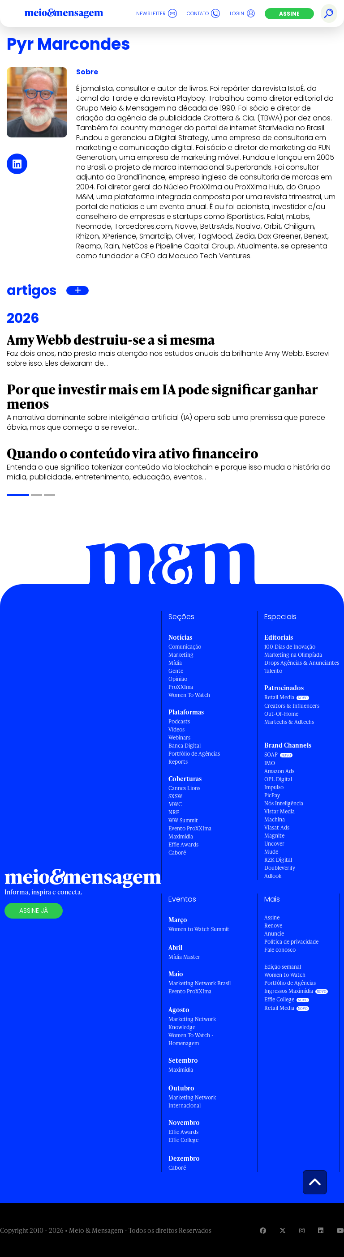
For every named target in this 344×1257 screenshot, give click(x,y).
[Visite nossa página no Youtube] (340, 1230)
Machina (274, 819)
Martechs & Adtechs (289, 722)
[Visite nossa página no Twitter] (283, 1230)
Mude (271, 851)
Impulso (274, 787)
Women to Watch (284, 975)
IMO (269, 763)
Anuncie (274, 933)
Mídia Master (184, 957)
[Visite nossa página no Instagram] (302, 1230)
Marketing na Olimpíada (293, 654)
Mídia (175, 663)
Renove (273, 925)
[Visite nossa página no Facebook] (263, 1230)
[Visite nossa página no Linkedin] (320, 1230)
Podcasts (179, 721)
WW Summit (183, 820)
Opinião (177, 679)
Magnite (274, 835)
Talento (273, 671)
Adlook (272, 876)
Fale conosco (280, 949)
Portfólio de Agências (194, 753)
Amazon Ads (279, 771)
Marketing (181, 654)
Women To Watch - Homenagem (191, 1039)
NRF (173, 812)
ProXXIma (180, 687)
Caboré (177, 852)
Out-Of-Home (281, 714)
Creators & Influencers (291, 706)
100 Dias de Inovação (289, 646)
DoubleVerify (279, 868)
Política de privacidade (291, 941)
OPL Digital (278, 779)
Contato (198, 13)
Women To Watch (189, 695)
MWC (175, 804)
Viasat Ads (276, 827)
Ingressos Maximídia (288, 991)
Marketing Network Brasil (199, 983)
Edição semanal (282, 967)
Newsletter (151, 13)
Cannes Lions (184, 788)
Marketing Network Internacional (192, 1101)
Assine (289, 13)
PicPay (272, 795)
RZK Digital (278, 860)
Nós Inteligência (283, 803)
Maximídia (180, 836)
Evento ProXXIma (189, 828)
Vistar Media (279, 811)
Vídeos (176, 729)
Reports (178, 761)
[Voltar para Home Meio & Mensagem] (74, 13)
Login (237, 13)
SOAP (271, 754)
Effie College (183, 1140)
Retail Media (279, 697)
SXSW (175, 796)
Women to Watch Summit (198, 929)
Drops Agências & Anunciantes (301, 663)
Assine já (33, 910)
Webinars (179, 737)
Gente (175, 671)
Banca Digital (184, 745)
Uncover (274, 843)
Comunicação (184, 646)
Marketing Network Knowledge (192, 1023)
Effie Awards (183, 844)
